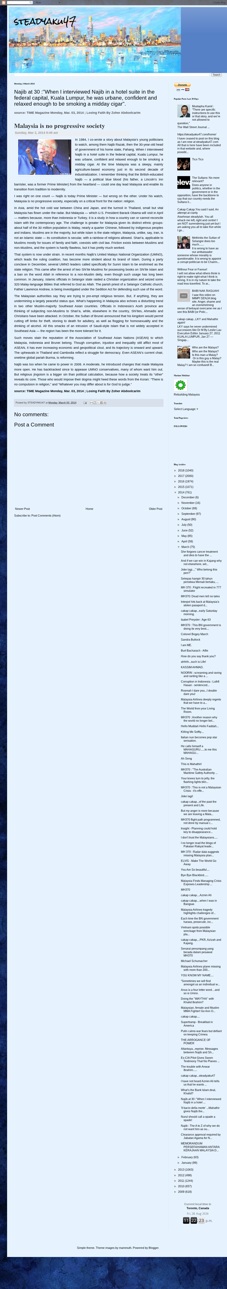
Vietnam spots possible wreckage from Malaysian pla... (198, 931)
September (188, 513)
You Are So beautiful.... (195, 869)
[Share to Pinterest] (105, 403)
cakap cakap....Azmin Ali (196, 895)
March (185, 546)
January (186, 1162)
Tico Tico (197, 159)
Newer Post (22, 508)
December (188, 497)
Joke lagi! (187, 796)
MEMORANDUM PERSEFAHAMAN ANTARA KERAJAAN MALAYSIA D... (200, 1147)
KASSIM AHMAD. (192, 667)
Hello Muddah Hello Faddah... (200, 726)
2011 (181, 1180)
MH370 (185, 889)
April (184, 541)
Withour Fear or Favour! (192, 269)
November (188, 502)
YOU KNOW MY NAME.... (197, 975)
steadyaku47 (45, 21)
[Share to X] (98, 403)
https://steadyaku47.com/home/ (196, 134)
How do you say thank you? (198, 656)
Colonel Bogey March (194, 634)
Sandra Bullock (190, 639)
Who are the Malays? (205, 347)
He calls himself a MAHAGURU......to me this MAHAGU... (199, 749)
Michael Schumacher (194, 961)
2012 (181, 1175)
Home (89, 508)
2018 (181, 470)
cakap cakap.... (190, 1016)
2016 (181, 481)
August (186, 519)
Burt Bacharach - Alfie (194, 650)
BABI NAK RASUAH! (205, 290)
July (184, 524)
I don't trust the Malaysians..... (199, 837)
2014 (181, 492)
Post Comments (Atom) (45, 515)
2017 (181, 475)
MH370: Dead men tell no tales (200, 596)
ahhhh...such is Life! (193, 661)
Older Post (155, 508)
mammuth (125, 1247)
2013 (181, 1169)
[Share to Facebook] (101, 403)
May (184, 535)
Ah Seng (186, 758)
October (186, 508)
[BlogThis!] (95, 403)
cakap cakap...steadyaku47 (198, 1075)
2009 (181, 1191)
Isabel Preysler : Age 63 (196, 619)
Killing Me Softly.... (192, 731)
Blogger (153, 1247)
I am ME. (186, 645)
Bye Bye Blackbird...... (194, 875)
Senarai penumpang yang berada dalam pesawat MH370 (197, 952)
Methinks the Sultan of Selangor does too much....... (206, 241)
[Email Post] (84, 402)
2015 (181, 486)
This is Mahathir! (191, 764)
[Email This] (91, 403)
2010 (181, 1186)
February (187, 1157)
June (184, 530)
